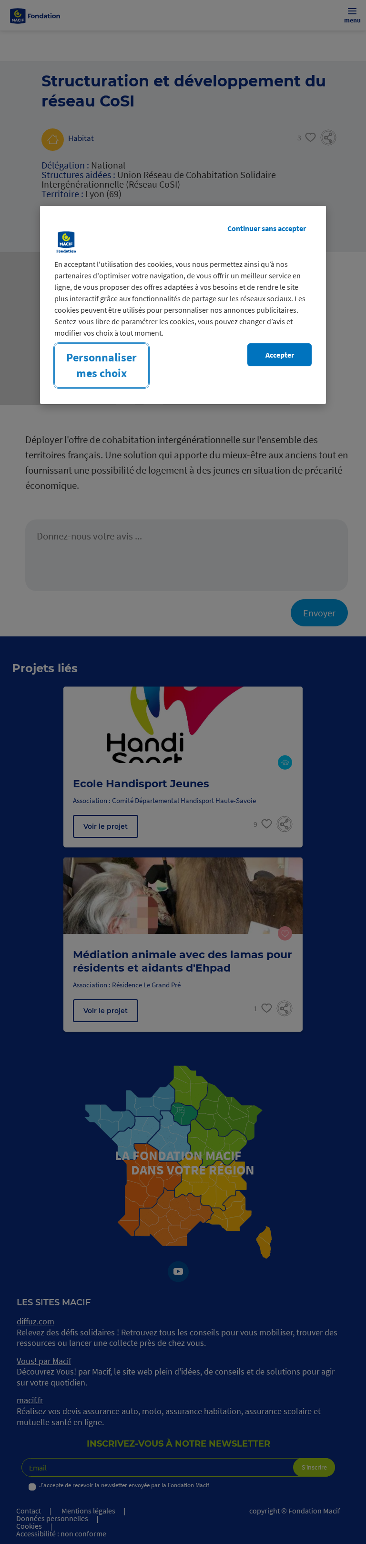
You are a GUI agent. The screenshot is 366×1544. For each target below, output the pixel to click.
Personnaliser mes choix (101, 365)
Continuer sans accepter (266, 228)
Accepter (279, 355)
